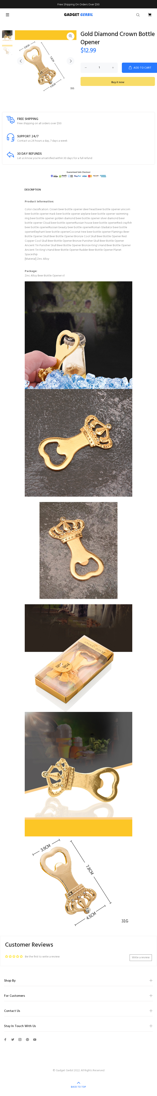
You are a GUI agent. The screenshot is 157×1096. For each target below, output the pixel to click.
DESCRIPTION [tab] (33, 189)
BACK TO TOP (78, 1087)
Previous (21, 61)
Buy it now (117, 82)
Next (70, 61)
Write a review (141, 957)
